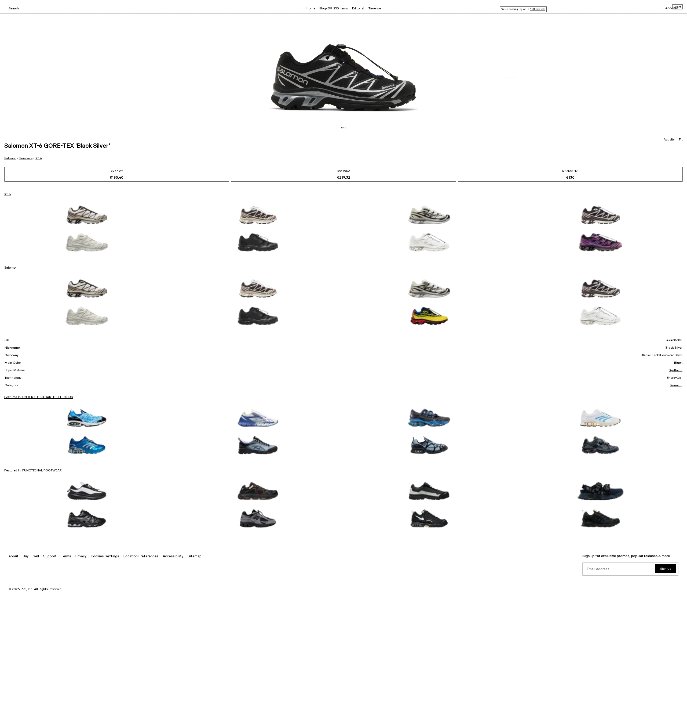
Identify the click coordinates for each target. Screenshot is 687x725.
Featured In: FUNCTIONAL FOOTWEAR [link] (32, 470)
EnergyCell (674, 378)
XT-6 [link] (7, 194)
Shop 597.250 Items (333, 8)
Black (678, 363)
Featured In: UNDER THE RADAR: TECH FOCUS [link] (38, 397)
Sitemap (195, 556)
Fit (681, 139)
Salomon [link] (10, 267)
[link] (86, 214)
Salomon (10, 158)
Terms (66, 556)
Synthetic (675, 370)
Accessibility (173, 556)
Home (310, 8)
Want (677, 7)
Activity (669, 139)
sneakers (25, 158)
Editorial (358, 8)
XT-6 (38, 158)
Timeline (374, 8)
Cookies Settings (105, 556)
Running (676, 385)
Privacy (80, 556)
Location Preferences (141, 556)
